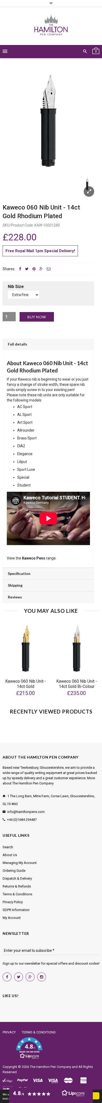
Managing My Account (20, 863)
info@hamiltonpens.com (26, 812)
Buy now (36, 317)
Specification (19, 573)
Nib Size (16, 286)
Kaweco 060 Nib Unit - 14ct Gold (25, 684)
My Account (12, 918)
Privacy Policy (13, 902)
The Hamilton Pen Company (50, 1067)
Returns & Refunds (17, 886)
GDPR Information (16, 910)
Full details (17, 344)
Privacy (9, 1032)
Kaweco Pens (33, 558)
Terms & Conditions (17, 894)
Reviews (15, 597)
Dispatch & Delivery (17, 878)
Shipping (15, 585)
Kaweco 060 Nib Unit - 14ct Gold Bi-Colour (76, 684)
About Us (10, 855)
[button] (29, 1048)
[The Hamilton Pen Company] (51, 26)
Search (8, 847)
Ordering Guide (14, 871)
